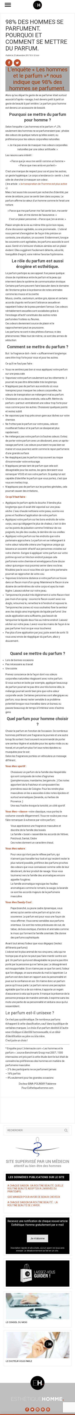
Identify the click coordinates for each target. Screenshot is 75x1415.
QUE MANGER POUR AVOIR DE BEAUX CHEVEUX (34, 1197)
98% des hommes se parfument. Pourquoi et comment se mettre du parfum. (36, 35)
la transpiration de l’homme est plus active (44, 183)
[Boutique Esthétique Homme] (37, 1274)
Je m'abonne (37, 1238)
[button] (66, 1130)
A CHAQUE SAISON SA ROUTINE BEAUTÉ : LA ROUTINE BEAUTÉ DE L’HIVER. (33, 1204)
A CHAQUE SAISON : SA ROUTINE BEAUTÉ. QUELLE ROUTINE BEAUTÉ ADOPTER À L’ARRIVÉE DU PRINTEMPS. (35, 1188)
